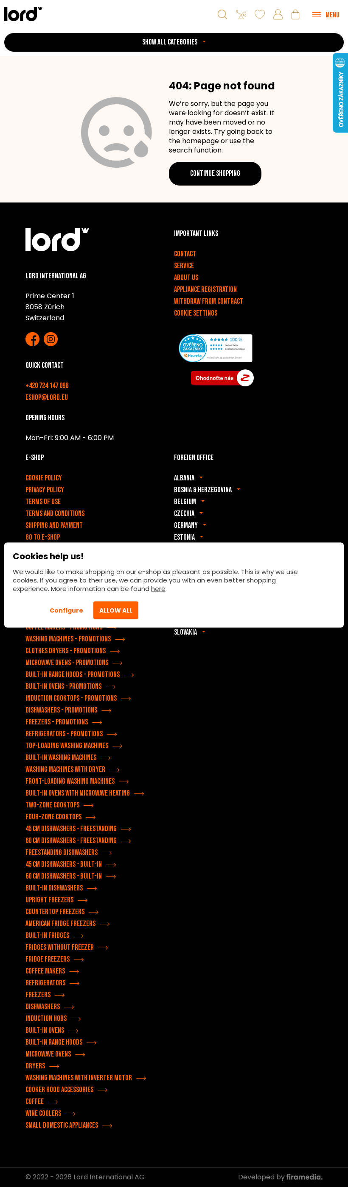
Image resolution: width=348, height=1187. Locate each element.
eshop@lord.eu (46, 397)
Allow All (115, 610)
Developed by (262, 1177)
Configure (66, 610)
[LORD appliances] (23, 14)
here (158, 588)
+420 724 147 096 (46, 385)
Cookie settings (195, 313)
